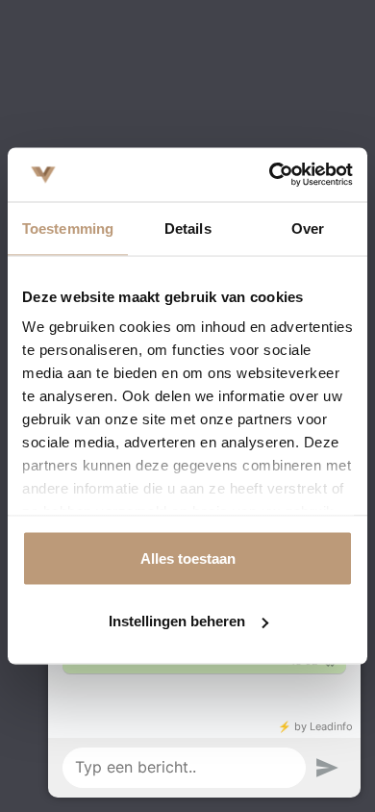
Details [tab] (188, 227)
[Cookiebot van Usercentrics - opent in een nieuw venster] (270, 175)
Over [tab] (307, 227)
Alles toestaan (188, 557)
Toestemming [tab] (67, 227)
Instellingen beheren (177, 621)
